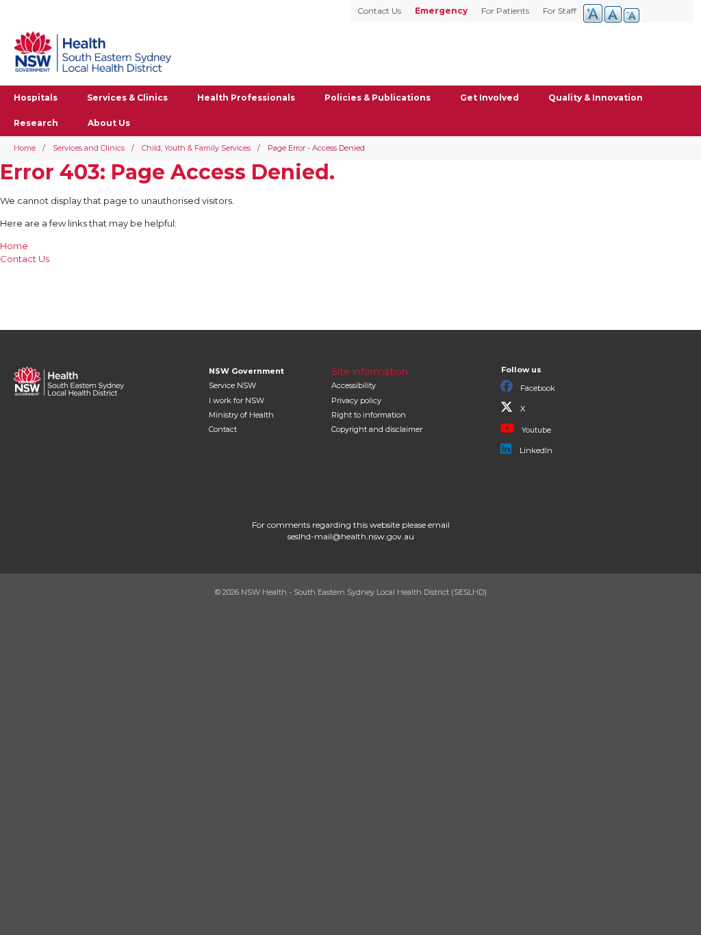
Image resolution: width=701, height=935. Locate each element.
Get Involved (489, 97)
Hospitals (36, 97)
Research (36, 123)
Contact (223, 429)
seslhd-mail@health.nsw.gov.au (351, 536)
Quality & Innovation (595, 97)
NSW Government (246, 371)
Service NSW (232, 385)
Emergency (441, 10)
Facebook (536, 388)
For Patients (505, 10)
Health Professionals (246, 97)
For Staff (559, 10)
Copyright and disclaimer (376, 429)
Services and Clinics (89, 148)
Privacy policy (356, 400)
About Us (109, 123)
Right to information (368, 415)
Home (25, 148)
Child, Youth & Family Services (196, 148)
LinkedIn (535, 450)
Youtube (535, 430)
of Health (241, 415)
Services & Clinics (127, 97)
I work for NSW (236, 400)
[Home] (92, 51)
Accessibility (353, 385)
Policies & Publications (377, 97)
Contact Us (379, 10)
